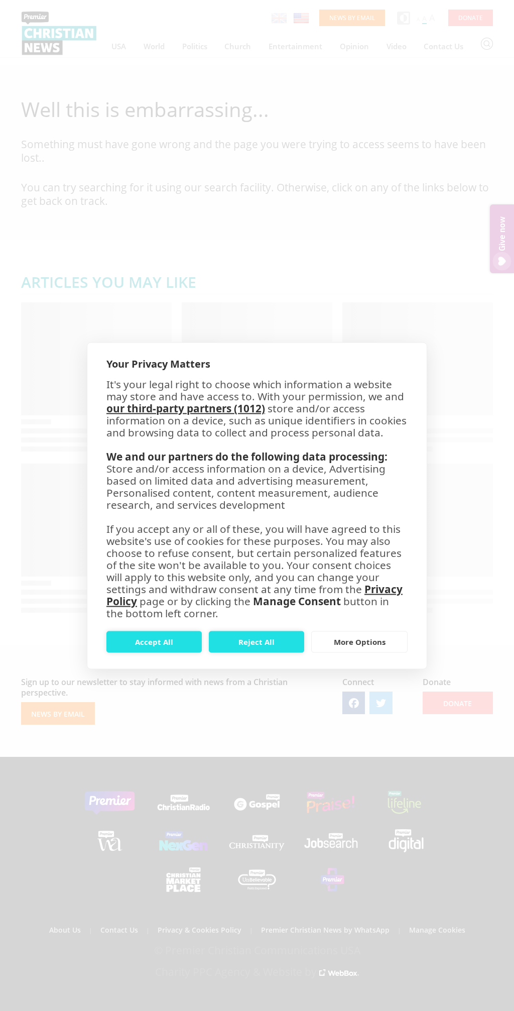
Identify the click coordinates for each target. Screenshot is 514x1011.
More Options (360, 642)
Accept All (154, 642)
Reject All (256, 642)
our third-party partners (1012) (185, 408)
